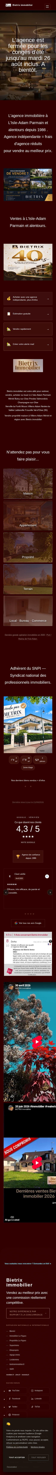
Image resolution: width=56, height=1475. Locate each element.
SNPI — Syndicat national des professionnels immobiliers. (28, 675)
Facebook (16, 1399)
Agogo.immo (15, 1355)
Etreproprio (14, 1350)
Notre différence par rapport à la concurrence (26, 1313)
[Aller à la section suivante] (28, 94)
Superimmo (14, 1345)
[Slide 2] (28, 87)
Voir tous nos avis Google (30, 923)
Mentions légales (38, 1447)
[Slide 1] (24, 87)
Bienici (12, 1331)
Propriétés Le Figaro (18, 1341)
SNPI (12, 1369)
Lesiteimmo (14, 1360)
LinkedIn (38, 1399)
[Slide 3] (32, 87)
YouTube (15, 1391)
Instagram (39, 1391)
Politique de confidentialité (17, 1447)
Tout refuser (38, 1457)
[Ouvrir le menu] (47, 7)
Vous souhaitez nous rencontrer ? (28, 1264)
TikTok (37, 1407)
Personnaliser (12, 1467)
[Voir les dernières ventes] (28, 724)
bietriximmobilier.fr (17, 1364)
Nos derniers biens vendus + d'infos (28, 780)
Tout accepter (17, 1457)
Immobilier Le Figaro (18, 1336)
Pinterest (15, 1415)
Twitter (14, 1407)
